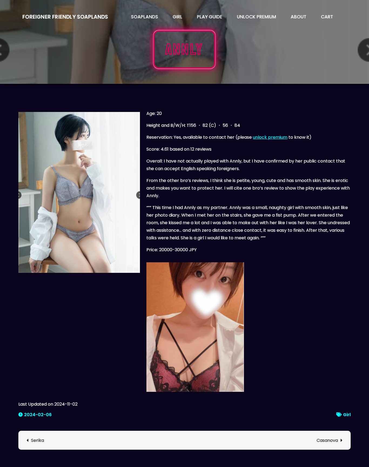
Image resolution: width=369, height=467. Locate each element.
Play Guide (209, 17)
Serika (37, 440)
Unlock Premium (256, 17)
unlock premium (270, 137)
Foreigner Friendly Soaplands (65, 17)
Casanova (327, 440)
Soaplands (144, 17)
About (298, 17)
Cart (327, 17)
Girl (177, 17)
